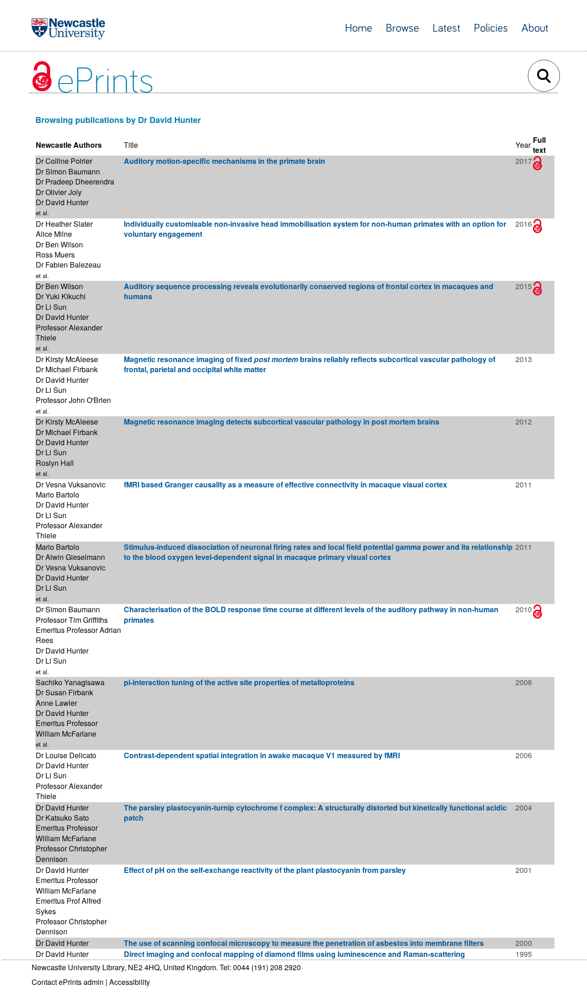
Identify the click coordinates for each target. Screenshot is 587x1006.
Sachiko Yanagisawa (70, 682)
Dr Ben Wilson (59, 244)
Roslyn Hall (55, 463)
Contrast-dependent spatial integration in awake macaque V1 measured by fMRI (262, 755)
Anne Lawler (56, 703)
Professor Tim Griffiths (72, 620)
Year (523, 145)
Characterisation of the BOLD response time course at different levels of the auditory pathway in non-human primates (311, 614)
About (534, 28)
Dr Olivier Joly (59, 192)
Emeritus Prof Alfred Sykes (68, 905)
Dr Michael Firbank (67, 369)
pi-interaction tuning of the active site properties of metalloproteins (239, 682)
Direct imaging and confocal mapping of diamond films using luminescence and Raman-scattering (294, 954)
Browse (402, 28)
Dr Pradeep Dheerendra (75, 181)
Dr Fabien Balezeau (68, 264)
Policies (491, 28)
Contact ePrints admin (68, 982)
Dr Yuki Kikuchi (61, 296)
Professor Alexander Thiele (69, 332)
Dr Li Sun (51, 307)
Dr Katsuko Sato (62, 817)
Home (358, 28)
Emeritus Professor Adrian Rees (78, 635)
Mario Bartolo (57, 494)
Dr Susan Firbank (64, 692)
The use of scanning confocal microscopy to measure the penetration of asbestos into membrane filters (304, 943)
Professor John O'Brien (73, 400)
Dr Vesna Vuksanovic (70, 484)
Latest (446, 28)
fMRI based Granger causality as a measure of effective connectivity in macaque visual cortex (285, 484)
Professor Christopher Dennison (71, 853)
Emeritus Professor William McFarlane (67, 728)
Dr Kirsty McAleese (67, 359)
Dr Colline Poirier (64, 161)
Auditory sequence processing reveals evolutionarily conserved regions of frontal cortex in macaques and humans (308, 291)
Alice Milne (54, 234)
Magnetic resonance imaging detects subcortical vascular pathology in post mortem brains (281, 421)
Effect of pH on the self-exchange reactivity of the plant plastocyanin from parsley (265, 870)
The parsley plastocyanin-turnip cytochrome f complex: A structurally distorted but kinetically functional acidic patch (315, 812)
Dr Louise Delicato (66, 755)
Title (131, 145)
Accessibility (129, 982)
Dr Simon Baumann (68, 171)
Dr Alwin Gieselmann (70, 557)
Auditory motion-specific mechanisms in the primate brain (224, 161)
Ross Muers (55, 254)
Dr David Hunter (62, 202)
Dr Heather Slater (64, 223)
